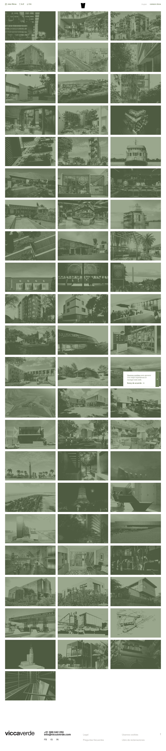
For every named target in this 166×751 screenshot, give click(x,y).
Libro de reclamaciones (133, 739)
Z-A (29, 4)
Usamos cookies (133, 375)
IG (51, 739)
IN (57, 739)
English (144, 4)
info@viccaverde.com (57, 734)
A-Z (22, 4)
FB (45, 739)
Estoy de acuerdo (134, 383)
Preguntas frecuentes (93, 739)
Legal (85, 734)
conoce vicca (155, 4)
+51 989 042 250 (54, 732)
